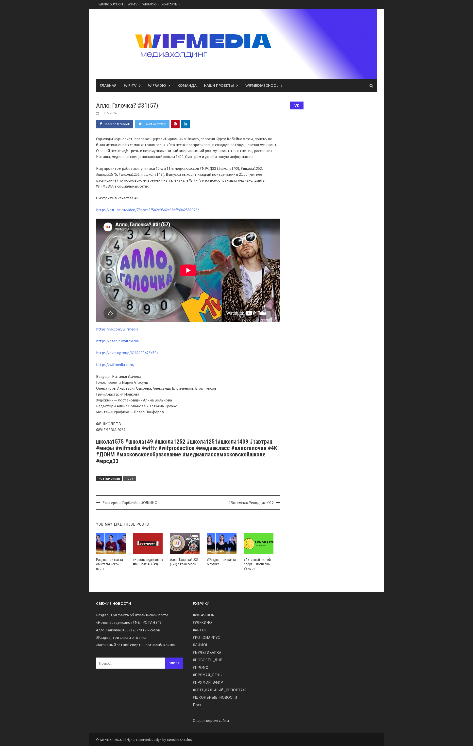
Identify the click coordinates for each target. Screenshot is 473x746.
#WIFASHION (204, 614)
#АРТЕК (200, 629)
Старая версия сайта (211, 720)
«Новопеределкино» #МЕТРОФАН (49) (129, 622)
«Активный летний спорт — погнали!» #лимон (257, 564)
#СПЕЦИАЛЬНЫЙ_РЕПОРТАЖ (219, 689)
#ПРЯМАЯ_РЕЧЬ (207, 674)
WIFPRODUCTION (111, 4)
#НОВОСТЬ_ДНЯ (207, 659)
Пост (129, 478)
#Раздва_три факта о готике (121, 637)
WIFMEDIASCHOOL (261, 85)
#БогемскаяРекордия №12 (251, 502)
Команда (187, 85)
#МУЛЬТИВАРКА (207, 652)
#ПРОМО (200, 667)
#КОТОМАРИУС (206, 637)
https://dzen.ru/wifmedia (117, 340)
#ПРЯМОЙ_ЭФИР (208, 682)
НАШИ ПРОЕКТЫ (219, 85)
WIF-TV (132, 4)
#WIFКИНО (202, 622)
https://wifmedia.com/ (115, 364)
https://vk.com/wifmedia (117, 329)
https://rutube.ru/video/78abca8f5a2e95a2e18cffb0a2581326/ (147, 209)
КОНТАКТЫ (170, 4)
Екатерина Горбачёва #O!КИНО (129, 502)
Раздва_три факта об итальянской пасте (109, 564)
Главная (108, 85)
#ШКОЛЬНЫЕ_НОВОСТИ (215, 697)
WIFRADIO (149, 4)
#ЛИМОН (201, 644)
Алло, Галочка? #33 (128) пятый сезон (128, 629)
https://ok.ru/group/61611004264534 (127, 352)
